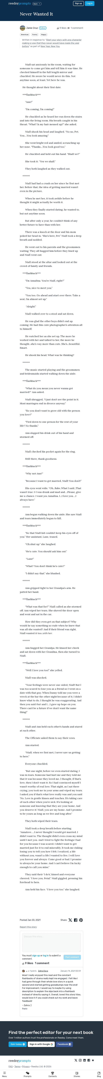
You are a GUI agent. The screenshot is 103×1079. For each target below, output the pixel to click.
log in (46, 955)
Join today (16, 1044)
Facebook (63, 1044)
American (25, 35)
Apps (35, 4)
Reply (24, 1009)
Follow (42, 28)
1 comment (76, 28)
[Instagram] (80, 1060)
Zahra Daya (43, 971)
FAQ (11, 1066)
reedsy (20, 3)
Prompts (27, 1076)
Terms (17, 1066)
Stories (77, 1076)
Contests (53, 1076)
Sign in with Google (40, 1044)
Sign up (78, 3)
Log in (90, 3)
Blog (99, 1076)
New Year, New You (50, 46)
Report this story (28, 927)
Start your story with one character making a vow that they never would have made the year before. (52, 43)
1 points (33, 971)
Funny (34, 35)
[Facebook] (88, 1060)
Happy (43, 35)
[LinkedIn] (84, 1060)
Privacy (26, 1066)
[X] (76, 1060)
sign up (36, 955)
